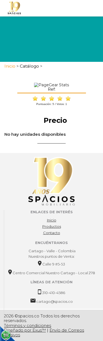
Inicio (51, 220)
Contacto (51, 233)
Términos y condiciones (27, 325)
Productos (51, 226)
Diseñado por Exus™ (25, 330)
